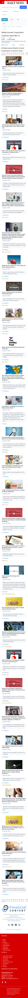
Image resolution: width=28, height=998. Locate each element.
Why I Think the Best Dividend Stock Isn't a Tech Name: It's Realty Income (13, 151)
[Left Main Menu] (2, 2)
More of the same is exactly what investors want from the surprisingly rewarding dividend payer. (14, 890)
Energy (6, 560)
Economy (6, 79)
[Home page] (15, 2)
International (18, 26)
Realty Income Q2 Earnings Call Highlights (10, 576)
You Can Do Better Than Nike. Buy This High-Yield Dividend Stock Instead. (12, 466)
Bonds (6, 111)
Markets (4, 19)
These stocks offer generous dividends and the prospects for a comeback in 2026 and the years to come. (14, 498)
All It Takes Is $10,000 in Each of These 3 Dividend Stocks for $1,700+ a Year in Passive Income (13, 547)
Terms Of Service (16, 920)
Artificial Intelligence (8, 646)
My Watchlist (15, 11)
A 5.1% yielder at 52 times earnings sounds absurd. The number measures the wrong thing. (13, 726)
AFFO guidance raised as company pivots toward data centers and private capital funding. (13, 355)
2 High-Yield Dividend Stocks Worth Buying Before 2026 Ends (14, 852)
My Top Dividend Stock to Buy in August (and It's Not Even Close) (13, 608)
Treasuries (5, 29)
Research (22, 45)
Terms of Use (9, 990)
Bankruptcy (7, 674)
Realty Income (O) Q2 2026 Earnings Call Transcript (13, 347)
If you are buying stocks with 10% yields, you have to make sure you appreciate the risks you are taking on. (14, 445)
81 (26, 53)
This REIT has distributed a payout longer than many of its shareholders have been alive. (13, 808)
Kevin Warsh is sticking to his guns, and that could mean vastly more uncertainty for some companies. (14, 245)
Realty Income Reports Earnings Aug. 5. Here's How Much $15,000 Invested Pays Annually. (13, 882)
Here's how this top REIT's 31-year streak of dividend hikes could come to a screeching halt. (14, 668)
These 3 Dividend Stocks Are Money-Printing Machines (12, 292)
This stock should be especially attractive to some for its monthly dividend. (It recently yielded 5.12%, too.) (14, 528)
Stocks (11, 19)
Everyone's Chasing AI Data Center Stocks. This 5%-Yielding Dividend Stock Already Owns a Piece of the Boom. (13, 633)
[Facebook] (12, 925)
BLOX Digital (13, 994)
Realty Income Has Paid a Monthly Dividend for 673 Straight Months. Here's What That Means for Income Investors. (14, 800)
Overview (4, 26)
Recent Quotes (5, 11)
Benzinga (5, 423)
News (8, 26)
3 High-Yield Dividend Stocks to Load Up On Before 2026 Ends (13, 490)
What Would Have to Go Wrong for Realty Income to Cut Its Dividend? (13, 660)
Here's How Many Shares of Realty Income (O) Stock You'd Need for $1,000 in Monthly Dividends (14, 520)
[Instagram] (19, 925)
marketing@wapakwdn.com (11, 978)
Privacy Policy (14, 990)
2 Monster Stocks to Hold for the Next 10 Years (13, 67)
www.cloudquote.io (14, 916)
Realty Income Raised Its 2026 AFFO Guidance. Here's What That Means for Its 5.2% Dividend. (13, 690)
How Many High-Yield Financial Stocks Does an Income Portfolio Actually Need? (14, 438)
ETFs (18, 19)
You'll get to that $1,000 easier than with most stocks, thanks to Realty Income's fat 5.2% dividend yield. (14, 185)
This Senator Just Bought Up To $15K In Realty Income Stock (13, 407)
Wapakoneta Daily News (17, 988)
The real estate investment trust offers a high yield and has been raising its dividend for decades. (14, 327)
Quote (6, 45)
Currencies (13, 26)
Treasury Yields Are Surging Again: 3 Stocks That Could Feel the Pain (12, 94)
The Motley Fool (6, 77)
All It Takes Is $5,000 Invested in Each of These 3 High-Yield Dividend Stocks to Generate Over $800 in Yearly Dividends (13, 204)
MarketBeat (5, 109)
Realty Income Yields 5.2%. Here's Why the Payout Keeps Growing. (13, 266)
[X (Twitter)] (8, 925)
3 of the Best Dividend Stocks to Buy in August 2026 (12, 746)
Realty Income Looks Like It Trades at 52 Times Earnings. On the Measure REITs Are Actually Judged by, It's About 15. (13, 718)
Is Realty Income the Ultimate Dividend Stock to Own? (12, 319)
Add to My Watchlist (5, 42)
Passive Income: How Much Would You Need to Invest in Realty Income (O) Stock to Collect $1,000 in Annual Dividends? (13, 176)
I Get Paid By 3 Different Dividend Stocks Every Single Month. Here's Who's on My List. (13, 126)
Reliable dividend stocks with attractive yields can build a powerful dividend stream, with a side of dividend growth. (14, 386)
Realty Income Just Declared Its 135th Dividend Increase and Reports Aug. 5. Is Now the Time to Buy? (13, 827)
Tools (4, 23)
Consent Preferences (6, 997)
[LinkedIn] (15, 925)
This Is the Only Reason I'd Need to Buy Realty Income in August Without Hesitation (12, 772)
